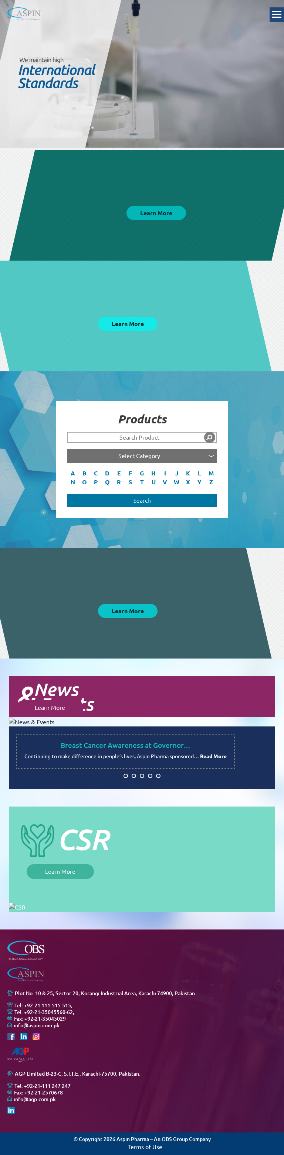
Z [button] (211, 482)
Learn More (156, 213)
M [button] (211, 473)
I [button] (165, 473)
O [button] (84, 482)
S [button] (130, 482)
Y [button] (199, 482)
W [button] (176, 482)
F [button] (130, 473)
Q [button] (107, 482)
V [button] (165, 482)
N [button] (73, 482)
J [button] (176, 473)
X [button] (188, 482)
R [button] (119, 482)
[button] (126, 776)
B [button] (84, 473)
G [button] (142, 473)
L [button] (199, 473)
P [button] (96, 482)
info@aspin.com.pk (37, 1025)
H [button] (153, 473)
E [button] (119, 473)
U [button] (154, 482)
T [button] (142, 482)
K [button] (188, 473)
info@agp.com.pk (35, 1099)
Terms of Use (145, 1147)
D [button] (107, 473)
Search (142, 500)
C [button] (96, 473)
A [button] (73, 473)
